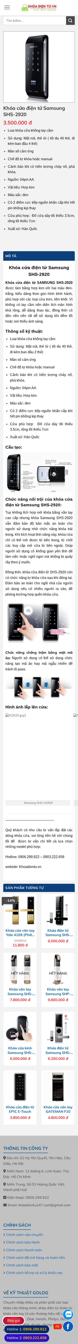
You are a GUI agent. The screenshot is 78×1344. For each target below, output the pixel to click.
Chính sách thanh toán (24, 1250)
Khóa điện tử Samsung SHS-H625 (58, 932)
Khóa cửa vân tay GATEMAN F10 (58, 1109)
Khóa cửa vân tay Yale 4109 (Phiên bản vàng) (20, 932)
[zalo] (68, 1314)
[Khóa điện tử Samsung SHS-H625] (58, 910)
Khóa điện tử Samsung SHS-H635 (58, 1050)
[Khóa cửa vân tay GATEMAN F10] (58, 1087)
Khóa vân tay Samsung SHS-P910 (20, 991)
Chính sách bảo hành (23, 1242)
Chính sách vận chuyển (24, 1234)
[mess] (68, 1326)
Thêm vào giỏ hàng (47, 240)
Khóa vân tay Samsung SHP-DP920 (58, 991)
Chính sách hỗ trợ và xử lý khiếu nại (34, 1272)
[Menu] (7, 7)
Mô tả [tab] (10, 256)
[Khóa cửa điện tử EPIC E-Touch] (20, 1087)
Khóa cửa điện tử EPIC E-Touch (20, 1109)
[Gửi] (70, 20)
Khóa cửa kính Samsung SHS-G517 (20, 1050)
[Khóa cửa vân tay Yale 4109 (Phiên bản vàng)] (20, 910)
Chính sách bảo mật (22, 1265)
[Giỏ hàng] (70, 7)
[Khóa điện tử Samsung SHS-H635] (58, 1028)
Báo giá (13, 1320)
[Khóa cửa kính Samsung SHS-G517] (20, 1028)
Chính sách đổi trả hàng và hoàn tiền (35, 1257)
